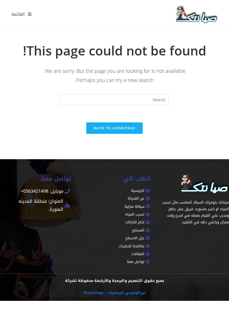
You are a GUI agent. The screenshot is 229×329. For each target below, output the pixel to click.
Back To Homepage (114, 127)
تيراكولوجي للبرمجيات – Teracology (115, 292)
